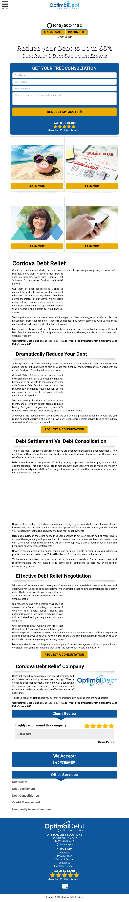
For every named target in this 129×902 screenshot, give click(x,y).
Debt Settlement (23, 788)
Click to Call (55, 32)
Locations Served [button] (63, 866)
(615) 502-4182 (67, 25)
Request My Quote (63, 111)
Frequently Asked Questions (31, 809)
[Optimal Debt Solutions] (64, 826)
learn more (37, 185)
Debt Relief (19, 782)
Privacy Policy (64, 856)
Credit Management (26, 802)
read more (25, 733)
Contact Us (78, 32)
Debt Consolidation (25, 795)
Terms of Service (64, 859)
